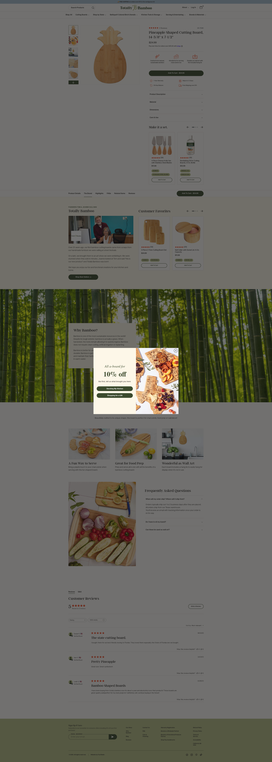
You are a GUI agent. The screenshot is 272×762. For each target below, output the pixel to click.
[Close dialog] (176, 350)
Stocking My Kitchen (114, 389)
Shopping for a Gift (114, 395)
